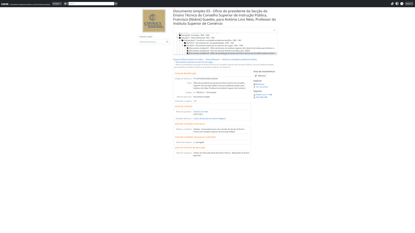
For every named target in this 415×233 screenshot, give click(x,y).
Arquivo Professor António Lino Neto (188, 59)
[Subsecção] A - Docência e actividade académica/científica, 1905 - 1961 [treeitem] (213, 40)
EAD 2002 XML (261, 97)
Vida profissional (212, 59)
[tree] (225, 44)
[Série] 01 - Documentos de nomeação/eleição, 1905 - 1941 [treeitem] (210, 43)
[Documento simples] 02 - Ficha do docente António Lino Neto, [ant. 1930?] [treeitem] (219, 51)
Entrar (408, 4)
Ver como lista (262, 87)
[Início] (26, 3)
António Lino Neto (200, 111)
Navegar (56, 4)
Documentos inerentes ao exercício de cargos (194, 62)
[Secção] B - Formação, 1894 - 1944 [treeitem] (195, 35)
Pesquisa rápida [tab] (145, 36)
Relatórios (260, 84)
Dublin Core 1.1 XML (264, 94)
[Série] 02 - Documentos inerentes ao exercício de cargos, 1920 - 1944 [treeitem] (215, 45)
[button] (392, 3)
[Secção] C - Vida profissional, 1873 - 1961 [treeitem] (198, 38)
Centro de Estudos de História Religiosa (209, 118)
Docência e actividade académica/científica (239, 59)
